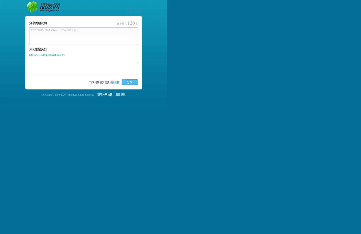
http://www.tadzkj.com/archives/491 (47, 54)
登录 (129, 11)
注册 (138, 11)
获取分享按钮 (104, 94)
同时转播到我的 (105, 82)
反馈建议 (121, 94)
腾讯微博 (114, 82)
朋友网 (44, 8)
